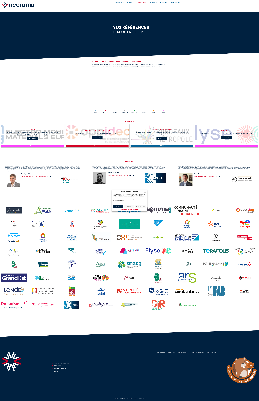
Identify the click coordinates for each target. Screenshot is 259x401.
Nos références (142, 2)
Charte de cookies (123, 209)
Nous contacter (164, 2)
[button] (145, 191)
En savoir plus (32, 137)
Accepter (118, 206)
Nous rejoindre (175, 2)
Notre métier (130, 2)
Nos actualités (153, 2)
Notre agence (118, 2)
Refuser (129, 206)
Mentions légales (182, 352)
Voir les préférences (140, 206)
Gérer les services (117, 202)
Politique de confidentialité (133, 209)
